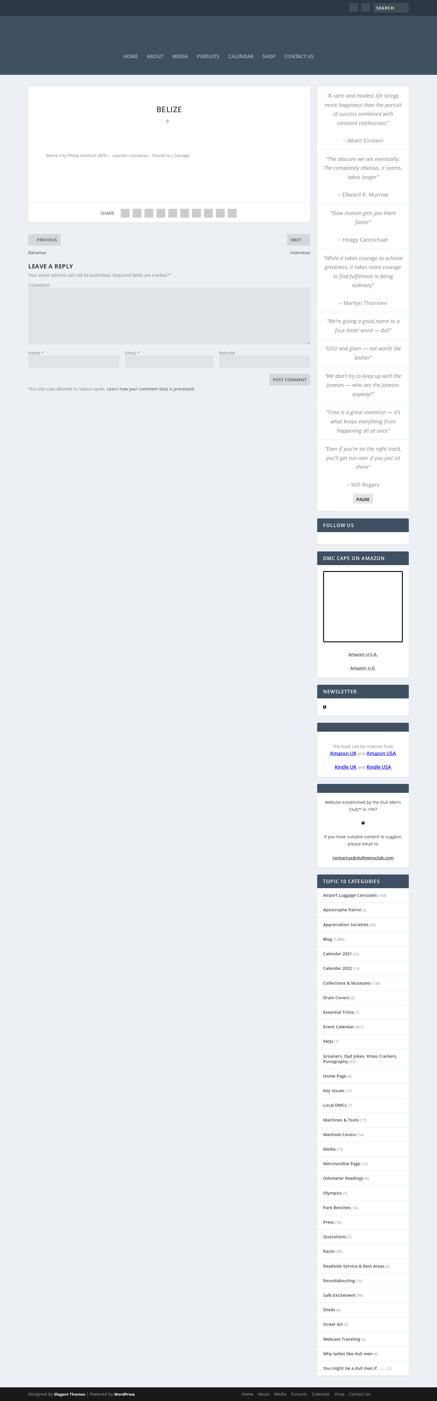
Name (36, 353)
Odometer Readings (343, 1178)
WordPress (124, 1394)
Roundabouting (339, 1280)
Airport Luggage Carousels (350, 895)
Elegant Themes (69, 1394)
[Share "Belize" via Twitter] (137, 213)
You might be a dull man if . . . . (354, 1368)
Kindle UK (345, 767)
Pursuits (208, 57)
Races (329, 1251)
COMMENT (39, 285)
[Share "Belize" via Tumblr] (161, 213)
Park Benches (336, 1207)
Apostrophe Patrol (342, 910)
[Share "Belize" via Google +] (149, 213)
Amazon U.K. (363, 668)
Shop (269, 57)
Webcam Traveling (341, 1339)
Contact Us (299, 57)
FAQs (328, 1041)
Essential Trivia (338, 1012)
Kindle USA (379, 767)
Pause (363, 499)
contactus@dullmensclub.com (363, 858)
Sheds (329, 1310)
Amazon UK (343, 753)
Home (130, 57)
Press (328, 1222)
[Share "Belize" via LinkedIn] (185, 213)
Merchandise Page (341, 1163)
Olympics (332, 1193)
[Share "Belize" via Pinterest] (173, 213)
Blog (327, 939)
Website (227, 353)
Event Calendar (338, 1027)
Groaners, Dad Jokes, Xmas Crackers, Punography (360, 1058)
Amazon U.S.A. (363, 654)
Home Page (334, 1076)
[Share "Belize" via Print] (232, 213)
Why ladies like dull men (347, 1353)
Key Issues (333, 1090)
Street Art (333, 1324)
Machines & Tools (341, 1120)
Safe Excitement (339, 1295)
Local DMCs (335, 1105)
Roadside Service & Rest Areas (353, 1266)
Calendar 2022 (337, 968)
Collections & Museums (347, 983)
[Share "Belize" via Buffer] (196, 213)
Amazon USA (381, 753)
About (155, 57)
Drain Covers (336, 997)
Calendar (241, 57)
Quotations (334, 1236)
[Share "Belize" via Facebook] (125, 213)
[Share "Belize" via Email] (220, 213)
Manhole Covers (339, 1134)
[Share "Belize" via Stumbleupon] (208, 213)
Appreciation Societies (346, 924)
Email (132, 353)
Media (180, 57)
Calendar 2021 (337, 953)
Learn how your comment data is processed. (151, 389)
